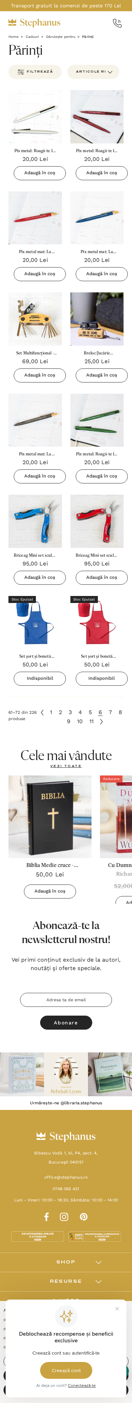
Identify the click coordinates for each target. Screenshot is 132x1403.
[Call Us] (117, 23)
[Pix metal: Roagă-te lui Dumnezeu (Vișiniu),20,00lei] (97, 116)
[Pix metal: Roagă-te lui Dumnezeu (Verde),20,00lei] (97, 420)
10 (80, 721)
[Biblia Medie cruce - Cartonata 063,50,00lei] (50, 816)
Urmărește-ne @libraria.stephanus (66, 1102)
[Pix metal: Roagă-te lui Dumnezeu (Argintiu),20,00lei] (35, 116)
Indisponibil (40, 678)
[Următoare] (101, 721)
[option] (22, 1074)
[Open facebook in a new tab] (45, 1216)
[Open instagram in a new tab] (64, 1216)
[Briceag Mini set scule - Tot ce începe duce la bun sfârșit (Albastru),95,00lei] (35, 521)
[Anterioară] (42, 712)
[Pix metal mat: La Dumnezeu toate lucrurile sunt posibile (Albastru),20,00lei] (97, 218)
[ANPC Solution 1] (38, 1236)
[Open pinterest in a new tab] (84, 1216)
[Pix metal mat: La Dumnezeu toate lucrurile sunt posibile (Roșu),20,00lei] (35, 218)
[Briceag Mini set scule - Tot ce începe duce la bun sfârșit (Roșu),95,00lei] (97, 521)
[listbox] (93, 72)
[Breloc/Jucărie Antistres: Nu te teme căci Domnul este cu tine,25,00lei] (97, 319)
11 (91, 721)
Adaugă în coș (39, 172)
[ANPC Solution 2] (94, 1236)
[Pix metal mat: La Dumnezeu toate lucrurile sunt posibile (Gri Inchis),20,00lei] (35, 420)
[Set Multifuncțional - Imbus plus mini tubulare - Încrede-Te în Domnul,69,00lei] (35, 319)
